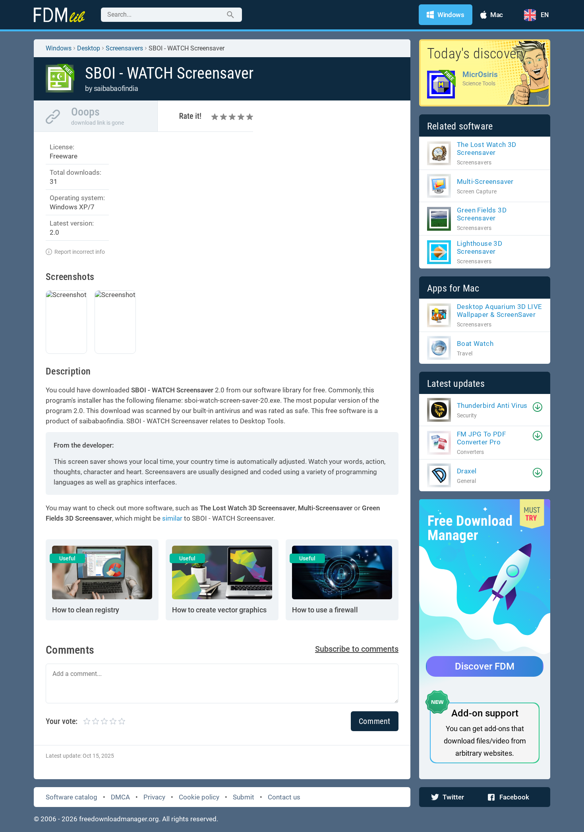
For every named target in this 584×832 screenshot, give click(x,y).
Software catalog (71, 797)
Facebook (514, 797)
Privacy (154, 797)
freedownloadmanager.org (119, 819)
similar (172, 518)
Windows (59, 48)
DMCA (120, 797)
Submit (243, 797)
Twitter (453, 797)
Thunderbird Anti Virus (492, 405)
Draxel (466, 471)
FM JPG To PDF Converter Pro (481, 438)
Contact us (284, 797)
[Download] (537, 407)
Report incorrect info (79, 252)
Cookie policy (199, 797)
